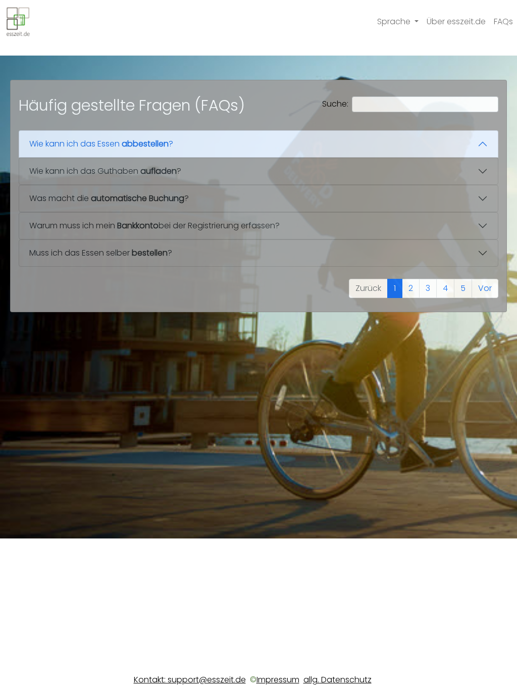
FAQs (503, 21)
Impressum (277, 679)
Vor (485, 288)
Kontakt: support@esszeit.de (190, 679)
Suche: (335, 104)
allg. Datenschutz (337, 679)
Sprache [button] (394, 21)
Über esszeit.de (456, 21)
